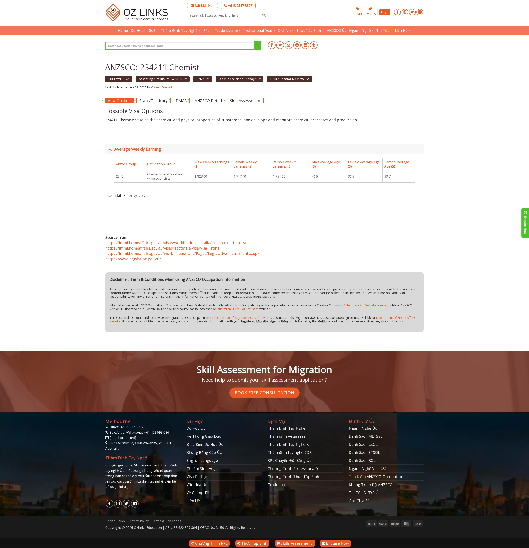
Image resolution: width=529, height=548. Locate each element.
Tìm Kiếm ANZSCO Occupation (376, 476)
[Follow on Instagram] (405, 12)
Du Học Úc (196, 428)
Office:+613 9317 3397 (126, 427)
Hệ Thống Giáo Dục (204, 436)
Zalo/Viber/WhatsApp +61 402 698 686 (139, 432)
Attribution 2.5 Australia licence (365, 305)
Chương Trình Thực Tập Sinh (293, 476)
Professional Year (258, 30)
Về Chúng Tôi (198, 492)
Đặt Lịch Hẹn (204, 5)
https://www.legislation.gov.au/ (133, 258)
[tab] (119, 100)
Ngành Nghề (360, 30)
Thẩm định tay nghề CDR (290, 452)
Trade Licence (226, 30)
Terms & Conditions (166, 521)
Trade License (280, 484)
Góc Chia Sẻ (359, 500)
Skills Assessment (296, 543)
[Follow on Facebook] (397, 12)
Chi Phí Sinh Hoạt (202, 468)
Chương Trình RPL (211, 543)
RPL (206, 30)
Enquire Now (337, 543)
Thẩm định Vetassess (286, 436)
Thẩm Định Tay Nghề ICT (290, 444)
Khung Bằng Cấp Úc (204, 452)
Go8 (152, 30)
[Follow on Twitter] (412, 12)
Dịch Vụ (284, 30)
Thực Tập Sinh (308, 30)
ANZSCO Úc (336, 30)
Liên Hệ (401, 30)
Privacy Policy (139, 521)
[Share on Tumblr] (314, 45)
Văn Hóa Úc (197, 484)
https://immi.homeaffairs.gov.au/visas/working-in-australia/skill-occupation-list (176, 242)
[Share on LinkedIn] (305, 45)
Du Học (137, 30)
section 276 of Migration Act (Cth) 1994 (241, 318)
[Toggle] (109, 150)
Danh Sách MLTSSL (365, 436)
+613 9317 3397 (239, 5)
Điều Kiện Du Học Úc (205, 444)
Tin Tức (382, 30)
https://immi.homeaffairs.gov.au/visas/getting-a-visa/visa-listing (162, 248)
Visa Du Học (197, 476)
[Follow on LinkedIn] (419, 12)
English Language (202, 460)
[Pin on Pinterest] (297, 45)
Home (123, 30)
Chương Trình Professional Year (296, 468)
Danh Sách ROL (362, 460)
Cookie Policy (115, 521)
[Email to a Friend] (288, 45)
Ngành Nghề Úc (363, 428)
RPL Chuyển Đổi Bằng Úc (289, 460)
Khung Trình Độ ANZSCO (371, 484)
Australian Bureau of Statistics (238, 309)
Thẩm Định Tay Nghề (179, 30)
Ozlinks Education (163, 87)
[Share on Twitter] (280, 45)
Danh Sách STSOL (364, 452)
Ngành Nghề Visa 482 (368, 468)
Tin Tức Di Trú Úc (364, 492)
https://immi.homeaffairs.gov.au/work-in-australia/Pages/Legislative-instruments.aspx (182, 253)
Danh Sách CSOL (363, 444)
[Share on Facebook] (272, 45)
